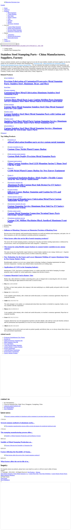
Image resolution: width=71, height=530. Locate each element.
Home (6, 8)
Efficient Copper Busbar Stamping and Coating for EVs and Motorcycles (34, 193)
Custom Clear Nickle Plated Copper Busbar (27, 149)
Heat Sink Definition (45, 473)
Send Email (4, 478)
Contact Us (7, 41)
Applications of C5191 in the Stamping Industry (21, 267)
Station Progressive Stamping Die (13, 340)
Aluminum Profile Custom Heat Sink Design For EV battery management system (34, 186)
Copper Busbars (12, 14)
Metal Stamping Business (8, 475)
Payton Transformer (9, 348)
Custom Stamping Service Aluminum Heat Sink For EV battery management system (36, 207)
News (5, 39)
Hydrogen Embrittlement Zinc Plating (14, 337)
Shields (10, 22)
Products (6, 11)
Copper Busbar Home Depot (59, 473)
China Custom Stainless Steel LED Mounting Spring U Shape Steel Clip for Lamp (37, 164)
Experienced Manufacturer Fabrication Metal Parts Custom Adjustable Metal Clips (34, 200)
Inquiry (3, 470)
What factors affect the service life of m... (15, 461)
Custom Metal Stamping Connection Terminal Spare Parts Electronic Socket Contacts (34, 214)
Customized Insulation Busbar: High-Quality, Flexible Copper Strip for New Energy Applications (35, 178)
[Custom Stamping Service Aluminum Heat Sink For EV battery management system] (16, 204)
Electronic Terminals (13, 23)
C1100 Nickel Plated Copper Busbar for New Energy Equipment (36, 170)
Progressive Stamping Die (15, 31)
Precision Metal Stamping (15, 30)
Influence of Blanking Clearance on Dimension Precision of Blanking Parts (30, 230)
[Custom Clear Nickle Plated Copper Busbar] (15, 147)
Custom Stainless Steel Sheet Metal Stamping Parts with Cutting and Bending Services (34, 115)
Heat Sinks (11, 16)
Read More (7, 87)
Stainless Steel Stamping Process (10, 65)
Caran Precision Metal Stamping (13, 345)
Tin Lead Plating (8, 343)
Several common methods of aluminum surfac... (18, 423)
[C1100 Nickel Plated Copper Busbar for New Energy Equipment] (10, 168)
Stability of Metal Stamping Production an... (16, 442)
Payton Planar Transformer (11, 351)
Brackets (10, 20)
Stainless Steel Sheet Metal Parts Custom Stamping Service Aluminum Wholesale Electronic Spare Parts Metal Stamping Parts (35, 122)
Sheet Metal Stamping (7, 473)
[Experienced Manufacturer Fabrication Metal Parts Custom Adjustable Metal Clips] (15, 196)
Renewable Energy (13, 38)
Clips (9, 19)
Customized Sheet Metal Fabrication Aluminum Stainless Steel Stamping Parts (32, 93)
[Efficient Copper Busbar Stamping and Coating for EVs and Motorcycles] (13, 189)
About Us (7, 9)
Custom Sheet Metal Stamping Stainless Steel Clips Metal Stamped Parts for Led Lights (33, 108)
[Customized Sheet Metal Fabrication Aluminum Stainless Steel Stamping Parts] (9, 90)
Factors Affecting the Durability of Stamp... (16, 452)
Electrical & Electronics (14, 36)
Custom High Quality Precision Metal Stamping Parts (32, 156)
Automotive (11, 34)
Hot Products (31, 472)
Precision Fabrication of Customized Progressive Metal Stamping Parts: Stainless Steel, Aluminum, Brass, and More (33, 82)
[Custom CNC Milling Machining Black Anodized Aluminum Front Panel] (16, 218)
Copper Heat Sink (34, 473)
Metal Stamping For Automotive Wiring (54, 63)
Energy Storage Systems (10, 353)
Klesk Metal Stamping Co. (20, 473)
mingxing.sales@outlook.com (12, 406)
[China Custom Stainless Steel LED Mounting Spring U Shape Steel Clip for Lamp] (15, 161)
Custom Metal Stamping (14, 27)
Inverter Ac (7, 339)
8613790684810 (8, 409)
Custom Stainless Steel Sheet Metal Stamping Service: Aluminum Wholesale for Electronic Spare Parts (33, 129)
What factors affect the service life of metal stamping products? (26, 238)
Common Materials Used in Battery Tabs (18, 275)
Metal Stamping (12, 12)
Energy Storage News (25, 65)
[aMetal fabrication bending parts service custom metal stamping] (12, 139)
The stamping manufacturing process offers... (17, 432)
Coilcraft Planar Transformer (12, 350)
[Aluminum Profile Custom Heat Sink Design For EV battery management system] (15, 182)
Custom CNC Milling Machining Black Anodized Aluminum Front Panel (37, 221)
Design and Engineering (14, 28)
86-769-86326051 (9, 407)
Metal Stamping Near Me (11, 342)
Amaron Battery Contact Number (13, 347)
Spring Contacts (12, 17)
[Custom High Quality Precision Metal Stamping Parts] (16, 154)
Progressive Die (38, 63)
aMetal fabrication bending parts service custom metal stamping (36, 142)
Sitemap (38, 472)
